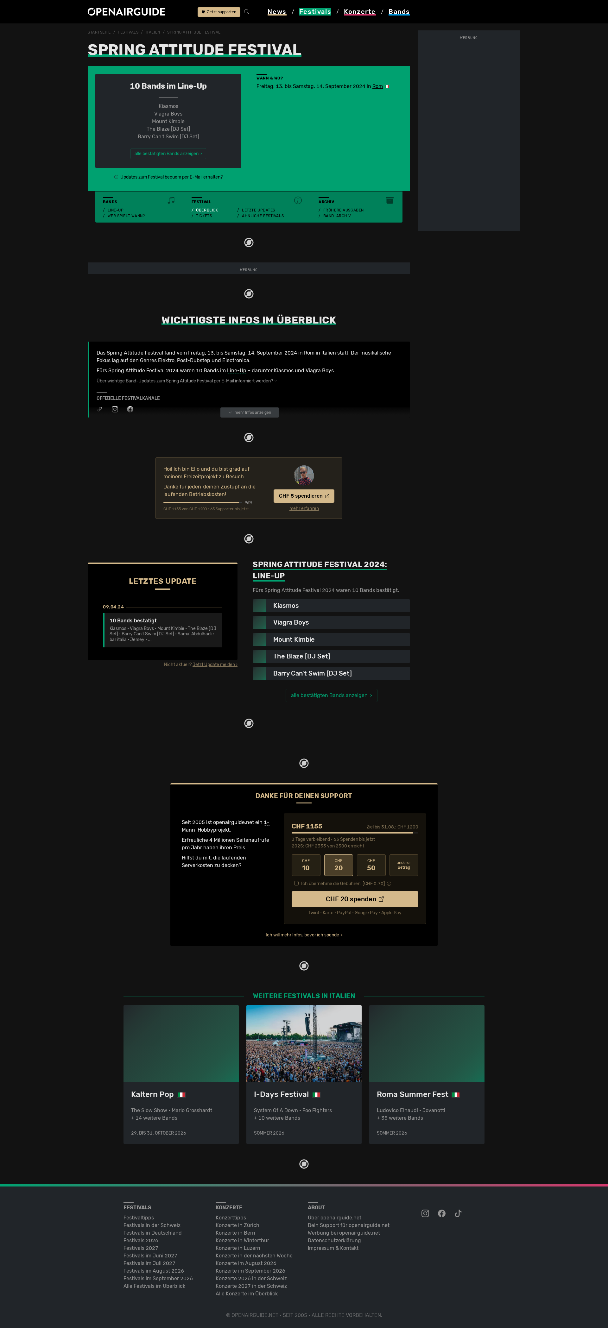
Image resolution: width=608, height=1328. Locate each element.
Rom (377, 86)
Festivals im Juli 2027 (149, 1263)
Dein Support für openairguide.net (349, 1225)
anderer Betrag (404, 865)
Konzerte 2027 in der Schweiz (251, 1286)
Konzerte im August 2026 (246, 1263)
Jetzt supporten (221, 12)
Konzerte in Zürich (237, 1225)
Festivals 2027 (141, 1248)
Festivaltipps (139, 1218)
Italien (153, 32)
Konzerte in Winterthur (242, 1240)
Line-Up (116, 210)
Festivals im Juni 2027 (150, 1256)
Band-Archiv (337, 216)
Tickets (204, 216)
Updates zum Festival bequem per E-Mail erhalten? (171, 177)
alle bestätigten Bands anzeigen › (168, 153)
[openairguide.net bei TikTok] (458, 1213)
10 (306, 865)
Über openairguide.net (334, 1218)
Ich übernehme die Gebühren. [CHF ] (343, 883)
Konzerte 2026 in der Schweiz (251, 1278)
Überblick (207, 210)
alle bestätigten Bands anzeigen (329, 695)
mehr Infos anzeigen (253, 412)
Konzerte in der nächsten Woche (254, 1256)
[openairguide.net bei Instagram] (425, 1213)
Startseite (99, 32)
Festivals (128, 32)
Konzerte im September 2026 (250, 1271)
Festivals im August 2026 (154, 1271)
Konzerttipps (231, 1218)
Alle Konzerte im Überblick (247, 1294)
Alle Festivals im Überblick (154, 1286)
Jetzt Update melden (214, 664)
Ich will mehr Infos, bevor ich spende (302, 935)
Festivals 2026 (141, 1240)
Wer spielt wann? (126, 216)
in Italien (326, 353)
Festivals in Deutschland (153, 1233)
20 (338, 865)
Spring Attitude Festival (193, 32)
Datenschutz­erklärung (334, 1240)
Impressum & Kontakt (333, 1248)
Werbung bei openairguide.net (344, 1233)
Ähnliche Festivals (263, 216)
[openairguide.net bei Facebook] (442, 1213)
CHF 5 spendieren (301, 496)
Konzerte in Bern (235, 1233)
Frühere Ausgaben (343, 210)
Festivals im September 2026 (158, 1278)
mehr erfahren (304, 509)
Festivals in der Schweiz (152, 1225)
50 (371, 865)
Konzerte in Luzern (238, 1248)
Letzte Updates (258, 210)
